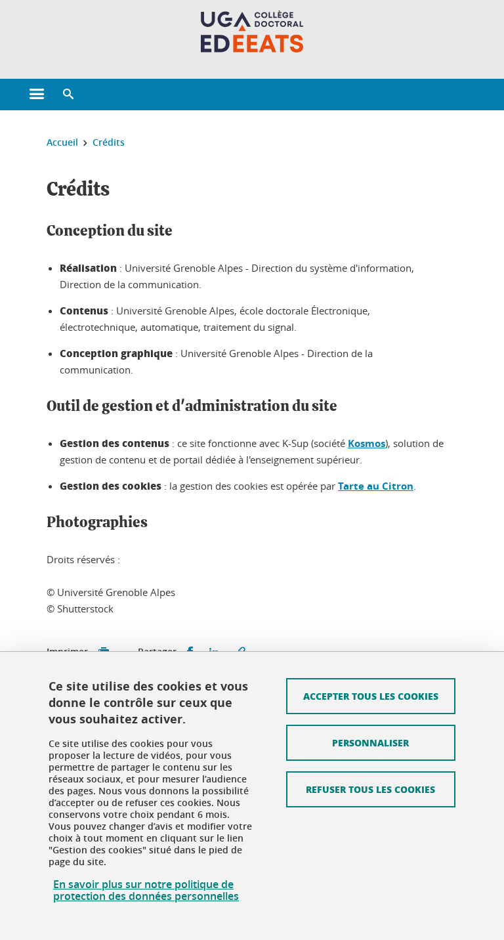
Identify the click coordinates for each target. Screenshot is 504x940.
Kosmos (366, 443)
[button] (68, 94)
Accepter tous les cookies (370, 695)
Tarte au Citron (375, 486)
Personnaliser (370, 742)
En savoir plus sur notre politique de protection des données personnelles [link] (146, 890)
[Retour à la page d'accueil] (252, 32)
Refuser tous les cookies (370, 789)
